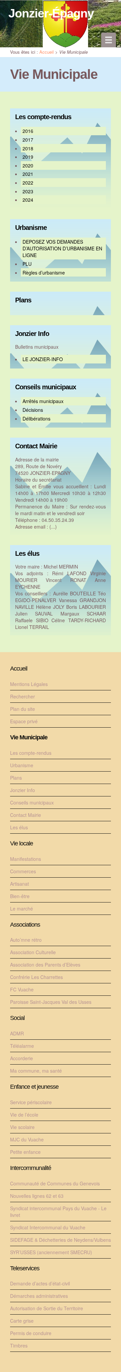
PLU (27, 263)
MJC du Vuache (27, 1139)
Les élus (27, 553)
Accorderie (21, 1058)
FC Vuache (22, 989)
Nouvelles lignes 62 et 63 (37, 1195)
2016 (28, 131)
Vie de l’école (24, 1114)
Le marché (21, 908)
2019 (28, 156)
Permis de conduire (30, 1333)
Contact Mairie (36, 446)
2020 (28, 165)
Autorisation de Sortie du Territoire (46, 1308)
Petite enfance (25, 1151)
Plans (23, 300)
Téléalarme (22, 1045)
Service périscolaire (31, 1102)
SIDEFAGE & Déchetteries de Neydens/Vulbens (60, 1239)
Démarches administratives (39, 1295)
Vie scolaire (22, 1127)
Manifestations (25, 858)
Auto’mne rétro (26, 939)
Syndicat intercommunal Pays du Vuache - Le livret (58, 1211)
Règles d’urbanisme (44, 272)
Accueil (46, 52)
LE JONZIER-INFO (43, 359)
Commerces (23, 871)
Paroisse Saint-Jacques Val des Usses (50, 1001)
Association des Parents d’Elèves (45, 964)
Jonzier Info (32, 333)
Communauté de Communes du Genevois (55, 1183)
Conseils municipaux (45, 387)
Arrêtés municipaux (43, 401)
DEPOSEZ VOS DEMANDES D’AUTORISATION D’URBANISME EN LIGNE (62, 248)
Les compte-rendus (43, 116)
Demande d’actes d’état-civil (40, 1283)
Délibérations (36, 418)
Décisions (33, 409)
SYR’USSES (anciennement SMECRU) (51, 1252)
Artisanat (19, 883)
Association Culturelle (33, 952)
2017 (28, 139)
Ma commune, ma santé (36, 1070)
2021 (28, 173)
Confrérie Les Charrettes (36, 977)
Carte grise (22, 1320)
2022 (28, 182)
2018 (28, 148)
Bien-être (20, 896)
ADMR (17, 1033)
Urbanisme (31, 227)
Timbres (19, 1345)
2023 (28, 191)
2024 (28, 199)
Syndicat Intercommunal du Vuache (47, 1227)
